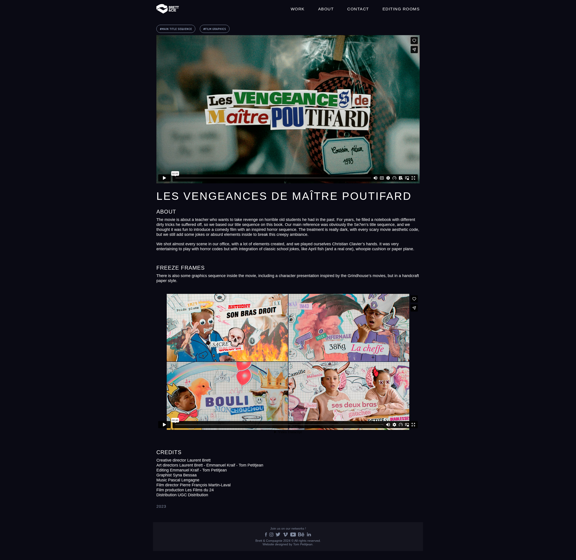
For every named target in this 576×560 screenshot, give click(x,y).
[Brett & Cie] (167, 9)
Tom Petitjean (303, 544)
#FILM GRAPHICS (214, 29)
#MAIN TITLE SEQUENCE (176, 29)
